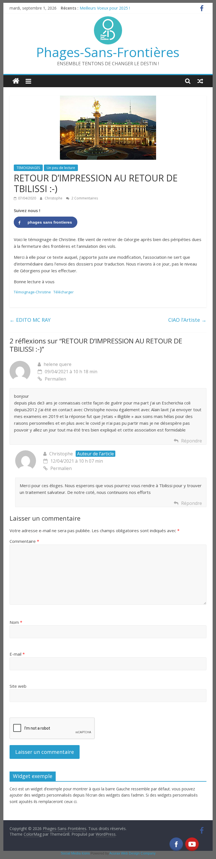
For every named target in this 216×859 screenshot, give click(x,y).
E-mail (17, 654)
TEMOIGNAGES (28, 167)
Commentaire (24, 541)
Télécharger (63, 291)
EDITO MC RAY (30, 319)
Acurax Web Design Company (132, 853)
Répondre (191, 441)
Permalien (55, 379)
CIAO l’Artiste (187, 319)
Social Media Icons (75, 853)
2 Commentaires (84, 198)
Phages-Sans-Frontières (107, 52)
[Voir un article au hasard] (200, 81)
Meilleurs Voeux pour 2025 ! (105, 8)
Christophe (54, 198)
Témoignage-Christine (32, 291)
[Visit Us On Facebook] (176, 840)
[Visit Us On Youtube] (192, 840)
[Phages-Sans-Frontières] (16, 81)
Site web (18, 686)
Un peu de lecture (61, 167)
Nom (16, 622)
